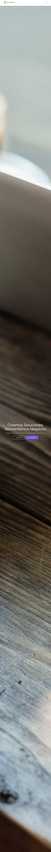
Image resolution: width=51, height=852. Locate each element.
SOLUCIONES (32, 437)
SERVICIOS (19, 437)
